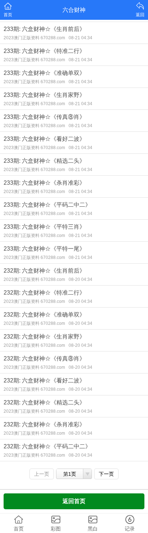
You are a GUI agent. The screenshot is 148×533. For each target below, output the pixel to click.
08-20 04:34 (80, 279)
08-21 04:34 (80, 37)
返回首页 (74, 501)
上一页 (41, 474)
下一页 (106, 474)
